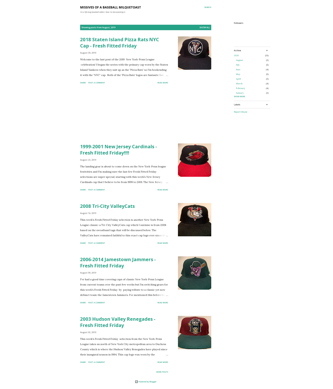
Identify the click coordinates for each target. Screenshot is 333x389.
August (239, 60)
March (239, 83)
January (240, 93)
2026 (236, 55)
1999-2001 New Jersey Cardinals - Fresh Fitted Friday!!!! (118, 149)
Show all (205, 27)
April (238, 79)
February (240, 88)
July (237, 64)
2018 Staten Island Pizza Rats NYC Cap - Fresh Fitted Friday (119, 42)
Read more (163, 82)
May (238, 74)
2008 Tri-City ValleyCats (107, 206)
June (238, 69)
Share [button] (83, 82)
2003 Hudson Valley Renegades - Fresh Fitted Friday (117, 322)
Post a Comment (96, 82)
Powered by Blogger (147, 381)
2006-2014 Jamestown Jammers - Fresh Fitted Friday (118, 262)
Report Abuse (240, 111)
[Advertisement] (124, 114)
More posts (162, 372)
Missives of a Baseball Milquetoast (110, 7)
